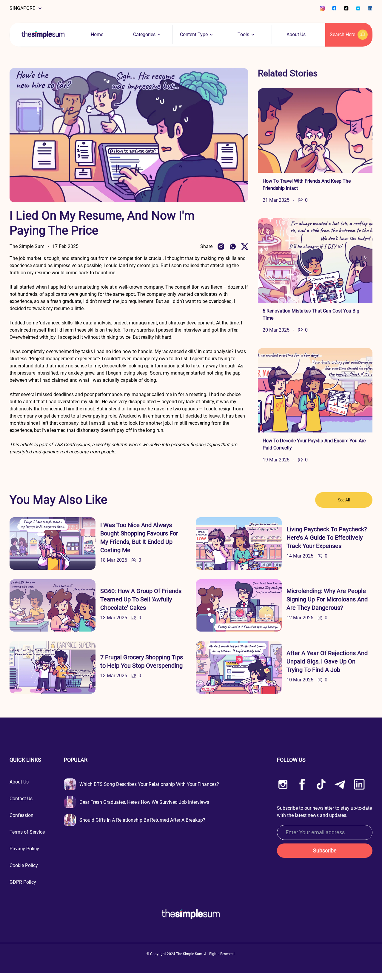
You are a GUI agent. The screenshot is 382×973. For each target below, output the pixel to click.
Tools (243, 34)
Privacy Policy (24, 849)
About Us (296, 34)
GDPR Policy (23, 882)
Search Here (342, 34)
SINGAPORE (22, 8)
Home (97, 34)
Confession (21, 815)
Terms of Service (27, 832)
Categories (144, 34)
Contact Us (21, 798)
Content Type (194, 34)
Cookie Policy (24, 865)
